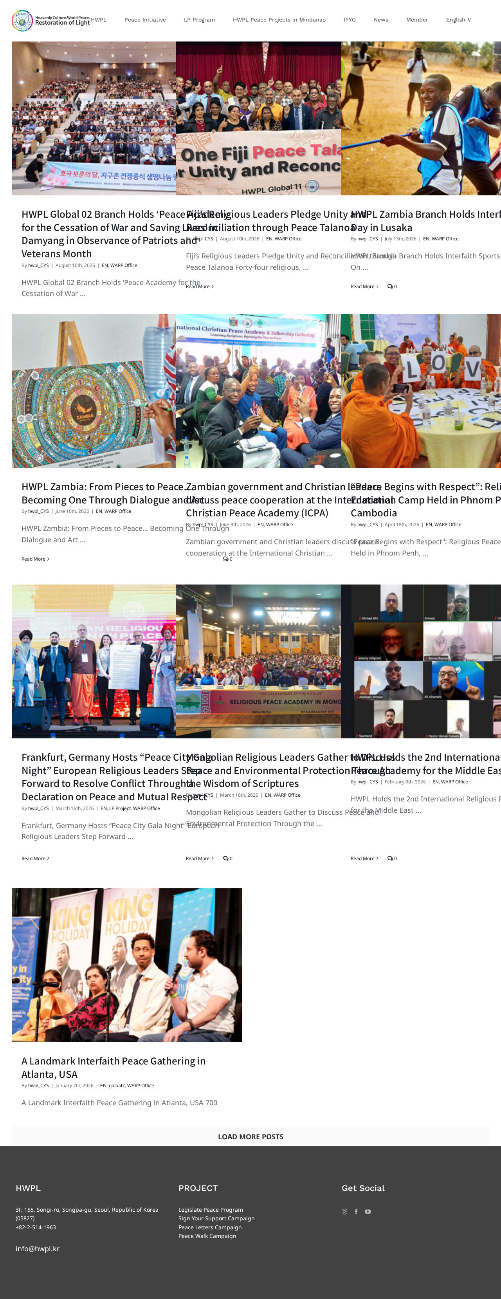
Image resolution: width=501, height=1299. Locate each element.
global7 (117, 1085)
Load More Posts (250, 1136)
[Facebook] (356, 1211)
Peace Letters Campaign (210, 1227)
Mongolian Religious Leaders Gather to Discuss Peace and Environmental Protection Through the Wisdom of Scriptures (290, 770)
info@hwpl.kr (37, 1248)
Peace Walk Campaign (207, 1235)
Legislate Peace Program (210, 1209)
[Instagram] (344, 1211)
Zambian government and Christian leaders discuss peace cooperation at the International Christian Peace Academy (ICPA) (289, 499)
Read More (198, 286)
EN (105, 265)
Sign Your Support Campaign (216, 1218)
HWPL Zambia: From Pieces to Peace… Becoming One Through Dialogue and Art (113, 492)
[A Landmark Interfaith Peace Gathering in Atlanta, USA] (127, 965)
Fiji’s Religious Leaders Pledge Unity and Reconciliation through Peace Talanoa (276, 220)
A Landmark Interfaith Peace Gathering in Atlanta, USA (114, 1067)
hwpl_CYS (38, 265)
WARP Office (123, 265)
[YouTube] (368, 1211)
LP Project (120, 808)
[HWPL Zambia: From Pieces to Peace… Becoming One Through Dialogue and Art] (127, 391)
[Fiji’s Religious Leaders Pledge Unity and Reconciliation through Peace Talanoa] (291, 118)
